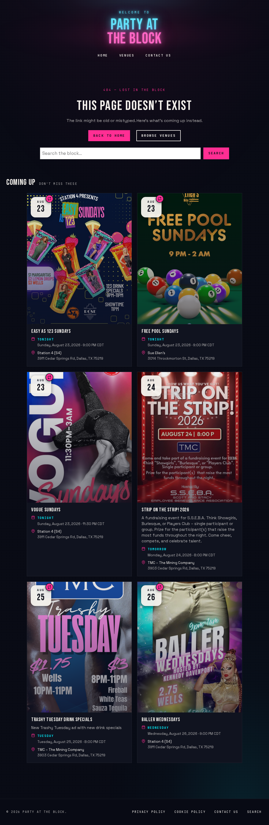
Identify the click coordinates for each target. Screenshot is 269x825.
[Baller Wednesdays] (189, 672)
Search (216, 153)
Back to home (109, 135)
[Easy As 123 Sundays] (79, 279)
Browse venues (158, 135)
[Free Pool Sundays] (189, 279)
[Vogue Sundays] (79, 474)
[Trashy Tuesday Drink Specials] (79, 672)
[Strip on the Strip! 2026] (189, 474)
